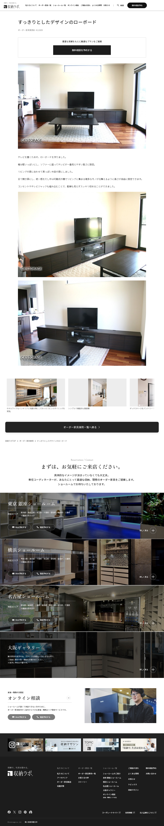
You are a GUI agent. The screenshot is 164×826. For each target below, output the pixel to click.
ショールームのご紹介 (112, 773)
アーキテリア (62, 777)
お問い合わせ (151, 773)
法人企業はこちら (147, 813)
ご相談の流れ (85, 5)
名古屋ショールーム (111, 786)
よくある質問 (97, 5)
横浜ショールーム (110, 782)
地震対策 (60, 786)
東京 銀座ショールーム (112, 777)
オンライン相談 (73, 5)
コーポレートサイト (110, 813)
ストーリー (82, 782)
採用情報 (128, 813)
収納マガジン (133, 790)
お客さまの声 (83, 777)
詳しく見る (143, 530)
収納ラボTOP (10, 441)
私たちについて (63, 773)
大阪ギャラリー (109, 790)
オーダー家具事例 (26, 441)
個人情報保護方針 (31, 822)
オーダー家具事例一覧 (87, 773)
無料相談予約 (151, 768)
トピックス (132, 784)
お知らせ (106, 5)
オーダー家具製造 (64, 782)
